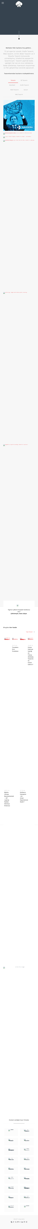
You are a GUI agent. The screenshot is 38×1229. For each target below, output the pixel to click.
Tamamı (13, 80)
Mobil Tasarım (14, 90)
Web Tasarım (19, 94)
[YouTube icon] (20, 1222)
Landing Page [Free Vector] (15, 296)
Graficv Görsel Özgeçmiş (14, 144)
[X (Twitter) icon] (16, 1222)
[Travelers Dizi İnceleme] (15, 638)
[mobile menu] (2, 3)
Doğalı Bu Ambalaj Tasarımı (15, 448)
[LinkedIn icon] (22, 1222)
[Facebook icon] (13, 1222)
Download (12, 85)
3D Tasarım (24, 80)
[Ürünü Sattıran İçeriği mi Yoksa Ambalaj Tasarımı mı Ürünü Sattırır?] (31, 638)
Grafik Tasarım (24, 85)
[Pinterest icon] (24, 1222)
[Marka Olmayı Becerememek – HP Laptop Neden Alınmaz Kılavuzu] (7, 713)
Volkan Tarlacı (19, 908)
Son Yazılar (13, 627)
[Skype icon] (11, 1222)
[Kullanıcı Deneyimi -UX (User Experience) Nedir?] (23, 713)
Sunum (26, 90)
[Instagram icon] (26, 1222)
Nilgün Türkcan (19, 864)
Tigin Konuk (19, 951)
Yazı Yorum (29, 632)
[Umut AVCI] (19, 4)
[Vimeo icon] (18, 1222)
